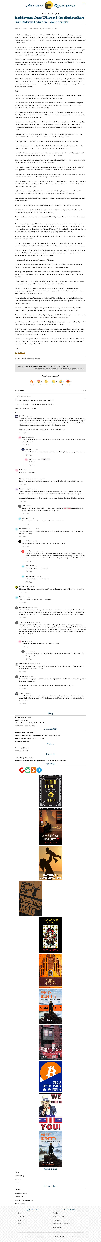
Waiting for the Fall (21, 751)
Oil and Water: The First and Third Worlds (29, 723)
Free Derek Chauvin (22, 748)
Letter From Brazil (21, 720)
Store (17, 1183)
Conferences (19, 1196)
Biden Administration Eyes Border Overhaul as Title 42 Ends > (59, 369)
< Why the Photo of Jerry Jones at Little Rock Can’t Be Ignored (42, 366)
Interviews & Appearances (24, 1200)
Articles (17, 1189)
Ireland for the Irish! (22, 741)
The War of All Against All (24, 733)
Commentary (50, 729)
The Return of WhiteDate (23, 717)
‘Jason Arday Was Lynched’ (24, 758)
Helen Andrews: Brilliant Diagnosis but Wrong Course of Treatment (38, 735)
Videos (50, 744)
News (17, 1172)
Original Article (20, 353)
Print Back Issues (21, 1193)
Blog (50, 713)
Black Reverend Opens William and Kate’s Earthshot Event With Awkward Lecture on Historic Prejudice (49, 20)
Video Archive (20, 1204)
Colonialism (30, 359)
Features (18, 1179)
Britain (24, 359)
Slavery (37, 359)
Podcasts (50, 754)
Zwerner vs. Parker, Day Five (25, 726)
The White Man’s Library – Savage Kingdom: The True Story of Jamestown (40, 761)
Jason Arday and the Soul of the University (29, 738)
